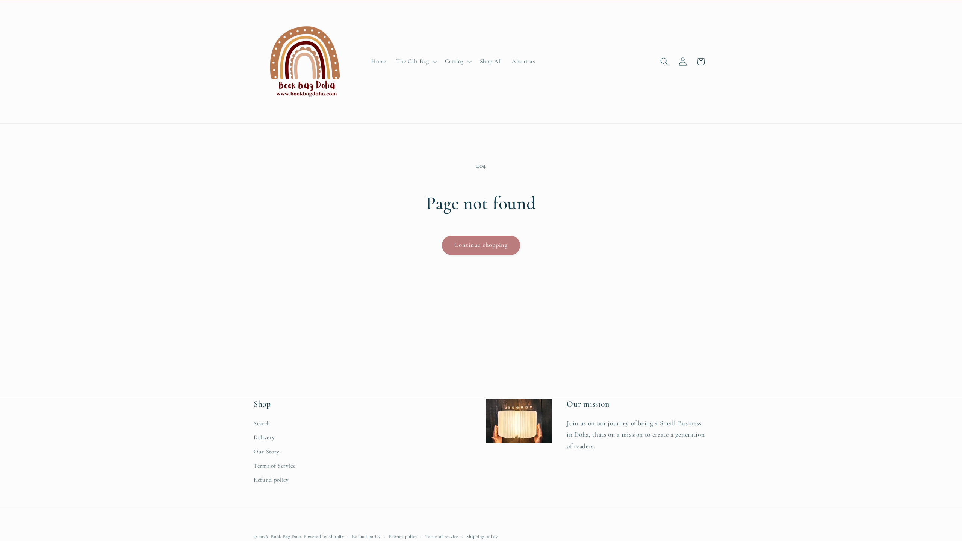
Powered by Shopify (324, 536)
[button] (415, 61)
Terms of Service (275, 465)
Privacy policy (403, 536)
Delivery (264, 437)
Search (262, 423)
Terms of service (441, 536)
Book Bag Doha (287, 536)
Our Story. (267, 451)
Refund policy (271, 479)
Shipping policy (482, 536)
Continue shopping (481, 245)
